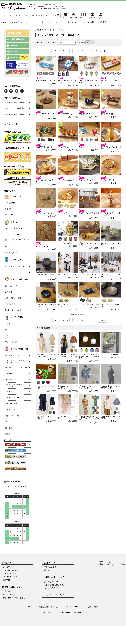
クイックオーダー (56, 22)
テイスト (45, 30)
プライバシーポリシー (73, 607)
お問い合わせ (92, 607)
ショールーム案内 (10, 577)
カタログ (15, 22)
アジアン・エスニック (57, 30)
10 (86, 51)
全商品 (37, 30)
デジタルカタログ (51, 567)
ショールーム (29, 22)
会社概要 (102, 22)
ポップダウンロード (52, 570)
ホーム (30, 607)
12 (96, 51)
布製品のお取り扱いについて (55, 585)
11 (91, 51)
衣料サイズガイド (51, 588)
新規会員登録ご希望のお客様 (14, 598)
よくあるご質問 (88, 22)
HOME (3, 22)
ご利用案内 (7, 591)
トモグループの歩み (10, 570)
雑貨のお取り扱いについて (54, 582)
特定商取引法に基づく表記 (49, 607)
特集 (41, 22)
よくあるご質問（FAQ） (54, 595)
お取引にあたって (10, 594)
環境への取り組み (10, 573)
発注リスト (72, 22)
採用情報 (6, 580)
